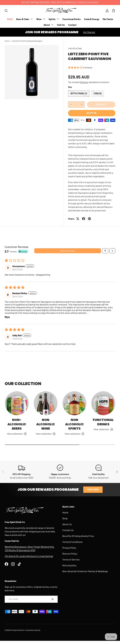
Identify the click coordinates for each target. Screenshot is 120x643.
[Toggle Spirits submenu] (58, 19)
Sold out (101, 104)
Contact (72, 24)
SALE (10, 19)
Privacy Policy (69, 547)
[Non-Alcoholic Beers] (17, 403)
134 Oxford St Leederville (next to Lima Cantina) (29, 556)
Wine (39, 19)
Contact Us (68, 530)
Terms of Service (71, 559)
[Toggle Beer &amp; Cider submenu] (31, 19)
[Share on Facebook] (83, 219)
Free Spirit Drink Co (17, 630)
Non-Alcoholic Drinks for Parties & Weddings (85, 571)
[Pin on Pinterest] (89, 219)
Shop (65, 518)
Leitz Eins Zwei (75, 48)
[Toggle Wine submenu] (44, 19)
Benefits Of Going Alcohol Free (78, 536)
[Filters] (105, 250)
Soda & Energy (91, 19)
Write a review (67, 250)
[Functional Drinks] (103, 403)
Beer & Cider (22, 19)
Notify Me (92, 113)
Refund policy (69, 565)
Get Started (89, 32)
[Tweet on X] (78, 219)
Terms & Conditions (72, 541)
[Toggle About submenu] (52, 24)
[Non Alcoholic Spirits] (74, 403)
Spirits (52, 19)
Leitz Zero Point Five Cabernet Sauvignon (27, 41)
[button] (113, 10)
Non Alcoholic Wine (45, 424)
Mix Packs (108, 19)
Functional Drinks (71, 19)
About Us (67, 524)
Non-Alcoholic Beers (16, 424)
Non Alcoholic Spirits (74, 424)
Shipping (84, 82)
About (46, 24)
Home (7, 41)
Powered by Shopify (32, 630)
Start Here (93, 489)
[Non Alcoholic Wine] (46, 403)
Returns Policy (69, 553)
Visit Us (61, 24)
